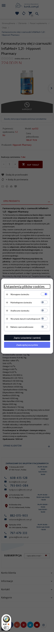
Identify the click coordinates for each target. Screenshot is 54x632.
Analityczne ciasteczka (20, 311)
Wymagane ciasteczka (20, 294)
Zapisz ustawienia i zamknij (27, 337)
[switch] (6, 627)
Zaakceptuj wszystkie (27, 344)
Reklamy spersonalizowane (22, 327)
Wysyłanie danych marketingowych (25, 319)
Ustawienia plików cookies (24, 286)
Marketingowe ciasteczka (21, 302)
